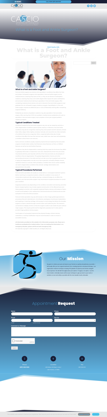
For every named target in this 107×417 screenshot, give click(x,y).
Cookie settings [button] (84, 414)
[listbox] (75, 320)
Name (13, 311)
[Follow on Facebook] (88, 6)
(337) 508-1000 (24, 367)
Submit (14, 348)
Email (13, 317)
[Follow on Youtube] (94, 6)
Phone (56, 311)
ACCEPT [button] (95, 414)
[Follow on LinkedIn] (91, 6)
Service (57, 317)
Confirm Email (36, 322)
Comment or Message (19, 326)
